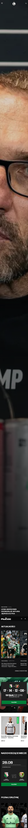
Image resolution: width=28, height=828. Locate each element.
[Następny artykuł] (25, 618)
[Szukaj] (26, 3)
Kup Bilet (14, 784)
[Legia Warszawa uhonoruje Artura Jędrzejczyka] (14, 310)
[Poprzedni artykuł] (21, 618)
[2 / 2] (14, 707)
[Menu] (2, 3)
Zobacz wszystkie (21, 671)
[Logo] (14, 3)
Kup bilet (14, 702)
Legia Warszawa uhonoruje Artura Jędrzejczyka (10, 611)
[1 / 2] (13, 707)
